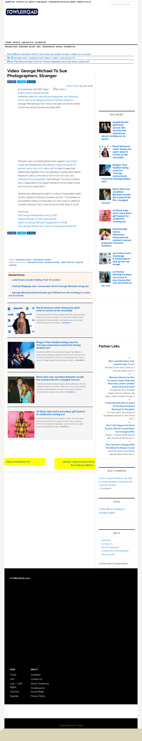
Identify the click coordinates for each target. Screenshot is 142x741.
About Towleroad (110, 547)
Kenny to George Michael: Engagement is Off (41, 222)
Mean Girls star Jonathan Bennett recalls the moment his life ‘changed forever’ (60, 378)
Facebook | (119, 509)
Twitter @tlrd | (106, 509)
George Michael (40, 93)
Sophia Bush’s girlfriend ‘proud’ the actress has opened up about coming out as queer (49, 54)
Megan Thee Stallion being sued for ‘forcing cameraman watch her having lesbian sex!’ (48, 61)
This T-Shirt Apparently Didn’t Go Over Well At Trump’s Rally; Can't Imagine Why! (120, 428)
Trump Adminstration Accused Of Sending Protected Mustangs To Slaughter (120, 406)
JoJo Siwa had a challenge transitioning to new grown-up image (122, 259)
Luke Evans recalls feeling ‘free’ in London (36, 280)
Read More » (66, 323)
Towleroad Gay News (72, 12)
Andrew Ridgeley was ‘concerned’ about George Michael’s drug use (50, 286)
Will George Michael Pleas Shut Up (35, 215)
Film (12, 679)
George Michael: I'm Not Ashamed (35, 219)
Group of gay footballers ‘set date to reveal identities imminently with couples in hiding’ (115, 481)
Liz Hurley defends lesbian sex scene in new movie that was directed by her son (117, 278)
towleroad (38, 260)
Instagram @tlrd (107, 512)
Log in (80, 725)
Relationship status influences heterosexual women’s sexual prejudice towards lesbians (116, 237)
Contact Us (107, 544)
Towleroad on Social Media (115, 551)
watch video (25, 93)
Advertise (106, 540)
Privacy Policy (108, 554)
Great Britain (67, 262)
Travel (13, 674)
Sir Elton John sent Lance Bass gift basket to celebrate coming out (60, 413)
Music (28, 260)
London (79, 262)
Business (20, 260)
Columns (14, 691)
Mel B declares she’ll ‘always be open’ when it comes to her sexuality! (41, 57)
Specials (14, 696)
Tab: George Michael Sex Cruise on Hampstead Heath (45, 226)
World (48, 260)
